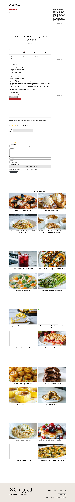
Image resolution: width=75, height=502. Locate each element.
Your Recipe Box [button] (13, 9)
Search (28, 6)
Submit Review (13, 171)
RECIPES (55, 490)
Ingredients (40, 6)
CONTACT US (62, 494)
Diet (46, 6)
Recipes (33, 6)
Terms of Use (47, 497)
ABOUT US (49, 490)
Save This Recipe (13, 96)
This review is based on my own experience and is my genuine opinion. (25, 169)
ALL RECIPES (60, 490)
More (58, 6)
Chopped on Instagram (61, 497)
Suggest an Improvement (15, 98)
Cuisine (52, 6)
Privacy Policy (53, 497)
